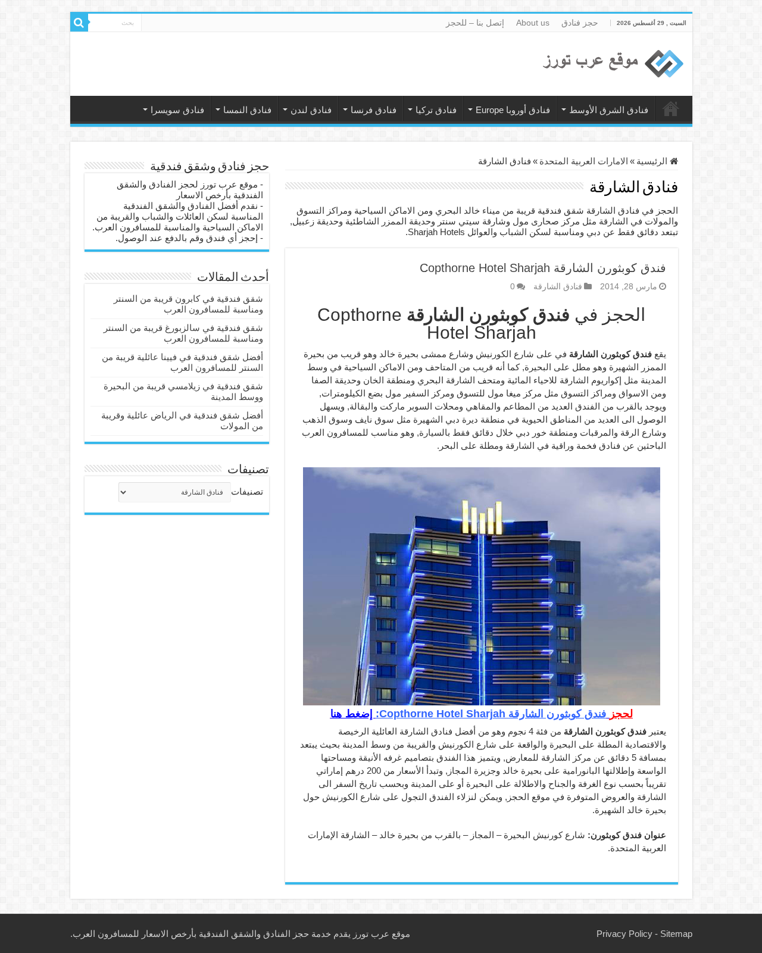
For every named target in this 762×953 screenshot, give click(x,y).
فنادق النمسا (247, 110)
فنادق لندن (311, 110)
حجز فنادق (579, 22)
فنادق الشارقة (557, 286)
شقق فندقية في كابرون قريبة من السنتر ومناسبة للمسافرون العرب (188, 303)
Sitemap (676, 934)
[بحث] (79, 23)
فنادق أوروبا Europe (513, 110)
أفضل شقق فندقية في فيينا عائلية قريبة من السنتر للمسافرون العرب (182, 362)
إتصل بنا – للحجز (475, 22)
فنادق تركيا (436, 110)
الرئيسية (653, 161)
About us (532, 22)
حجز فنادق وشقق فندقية (670, 108)
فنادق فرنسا (373, 110)
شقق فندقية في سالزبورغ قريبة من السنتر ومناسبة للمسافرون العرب (183, 333)
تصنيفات (247, 491)
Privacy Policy (624, 934)
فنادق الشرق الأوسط (608, 110)
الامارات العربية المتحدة (583, 161)
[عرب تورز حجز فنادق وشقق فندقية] (612, 64)
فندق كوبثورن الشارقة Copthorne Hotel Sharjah (543, 267)
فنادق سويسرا (177, 110)
